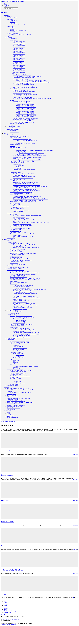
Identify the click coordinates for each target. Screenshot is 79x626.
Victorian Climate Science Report (21, 328)
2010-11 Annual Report (18, 61)
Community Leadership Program (21, 206)
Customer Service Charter (19, 24)
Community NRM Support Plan (21, 95)
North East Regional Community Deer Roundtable (25, 366)
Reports (12, 100)
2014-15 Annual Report (19, 55)
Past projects (10, 212)
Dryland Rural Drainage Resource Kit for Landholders (20, 402)
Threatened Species (14, 313)
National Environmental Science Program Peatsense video (27, 196)
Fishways (15, 362)
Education (12, 31)
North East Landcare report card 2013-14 (26, 115)
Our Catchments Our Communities (18, 171)
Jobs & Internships (14, 127)
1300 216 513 (6, 619)
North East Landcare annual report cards (23, 102)
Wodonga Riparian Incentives (20, 302)
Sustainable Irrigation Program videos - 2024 (24, 245)
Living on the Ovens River (16, 311)
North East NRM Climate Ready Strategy (23, 86)
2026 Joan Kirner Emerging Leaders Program (24, 296)
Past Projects (19, 167)
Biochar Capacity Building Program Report (23, 122)
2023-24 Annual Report (19, 43)
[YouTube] (4, 12)
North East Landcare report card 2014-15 (26, 114)
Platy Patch (12, 146)
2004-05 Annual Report (19, 69)
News (8, 412)
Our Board (12, 22)
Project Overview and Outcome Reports (22, 318)
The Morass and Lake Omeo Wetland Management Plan (26, 190)
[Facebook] (1, 12)
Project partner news (21, 151)
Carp (14, 363)
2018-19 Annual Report (19, 49)
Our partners (10, 26)
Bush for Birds (13, 214)
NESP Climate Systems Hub (20, 331)
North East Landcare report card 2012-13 (26, 116)
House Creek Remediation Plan (20, 90)
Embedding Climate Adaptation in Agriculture (21, 316)
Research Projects (11, 238)
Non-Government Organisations (18, 30)
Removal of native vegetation (20, 348)
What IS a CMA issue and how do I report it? (18, 388)
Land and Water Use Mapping (17, 249)
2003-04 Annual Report (19, 70)
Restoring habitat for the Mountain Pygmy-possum (31, 153)
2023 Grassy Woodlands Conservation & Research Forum (27, 215)
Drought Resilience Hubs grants (21, 306)
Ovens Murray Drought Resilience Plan (19, 136)
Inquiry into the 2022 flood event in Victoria (20, 392)
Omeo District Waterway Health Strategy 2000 (24, 189)
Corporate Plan (13, 38)
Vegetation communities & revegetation (19, 341)
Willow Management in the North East (22, 97)
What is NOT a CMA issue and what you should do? (20, 389)
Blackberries (19, 356)
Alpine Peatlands (14, 194)
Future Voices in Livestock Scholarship (19, 271)
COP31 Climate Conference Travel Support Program (26, 304)
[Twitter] (3, 12)
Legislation (9, 36)
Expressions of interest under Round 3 (22, 225)
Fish (11, 359)
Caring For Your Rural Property (17, 264)
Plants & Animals (11, 339)
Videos (11, 125)
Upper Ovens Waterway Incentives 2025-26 (23, 292)
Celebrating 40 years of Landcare (18, 371)
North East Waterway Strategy (20, 79)
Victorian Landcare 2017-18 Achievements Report (25, 118)
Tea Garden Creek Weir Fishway (18, 232)
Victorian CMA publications (17, 123)
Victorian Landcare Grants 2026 (21, 300)
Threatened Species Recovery (17, 162)
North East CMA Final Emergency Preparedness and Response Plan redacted (32, 98)
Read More (75, 454)
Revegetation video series (19, 217)
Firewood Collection (18, 350)
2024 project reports (18, 246)
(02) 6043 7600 (15, 619)
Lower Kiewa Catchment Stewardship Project (21, 192)
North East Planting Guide (16, 261)
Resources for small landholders (14, 268)
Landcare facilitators (15, 203)
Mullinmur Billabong (18, 211)
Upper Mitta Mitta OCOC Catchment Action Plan (25, 187)
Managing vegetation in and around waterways (18, 398)
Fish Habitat (16, 360)
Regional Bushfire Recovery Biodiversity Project (22, 233)
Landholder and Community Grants (15, 270)
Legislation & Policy (18, 346)
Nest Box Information (18, 349)
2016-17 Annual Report (19, 52)
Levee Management (11, 409)
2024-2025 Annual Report (19, 41)
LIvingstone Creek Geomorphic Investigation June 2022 (26, 185)
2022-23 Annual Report (19, 44)
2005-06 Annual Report (19, 68)
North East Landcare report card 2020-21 (26, 109)
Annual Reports (14, 40)
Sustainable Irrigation (12, 242)
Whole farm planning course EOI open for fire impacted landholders (29, 289)
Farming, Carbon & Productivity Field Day (23, 317)
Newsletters (9, 416)
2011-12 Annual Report (18, 59)
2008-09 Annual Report (19, 63)
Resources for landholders (13, 265)
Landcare (12, 27)
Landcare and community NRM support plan (21, 370)
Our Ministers (13, 20)
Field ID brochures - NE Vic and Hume (19, 342)
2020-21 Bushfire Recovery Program (22, 139)
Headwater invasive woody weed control (23, 178)
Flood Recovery (11, 391)
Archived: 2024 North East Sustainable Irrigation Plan (26, 247)
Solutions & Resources (9, 239)
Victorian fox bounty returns (20, 309)
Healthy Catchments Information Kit (22, 93)
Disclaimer (3, 624)
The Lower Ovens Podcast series (21, 210)
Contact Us (6, 5)
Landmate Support (14, 384)
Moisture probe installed (19, 323)
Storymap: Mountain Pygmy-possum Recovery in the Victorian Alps (29, 155)
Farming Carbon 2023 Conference (21, 228)
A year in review (17, 235)
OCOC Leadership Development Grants (23, 285)
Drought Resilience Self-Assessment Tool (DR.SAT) (26, 332)
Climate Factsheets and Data (17, 325)
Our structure (10, 19)
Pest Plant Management (18, 353)
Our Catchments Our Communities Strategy (23, 84)
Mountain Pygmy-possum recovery (18, 147)
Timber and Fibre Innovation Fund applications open (22, 274)
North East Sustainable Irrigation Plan (22, 83)
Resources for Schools (12, 385)
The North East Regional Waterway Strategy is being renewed (31, 80)
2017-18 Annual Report (19, 51)
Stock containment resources (17, 254)
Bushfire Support (14, 281)
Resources (15, 367)
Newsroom (15, 148)
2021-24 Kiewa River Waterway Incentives (23, 193)
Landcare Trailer (17, 381)
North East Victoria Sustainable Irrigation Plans (24, 91)
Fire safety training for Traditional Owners (23, 236)
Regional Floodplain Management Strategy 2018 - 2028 (26, 87)
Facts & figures (13, 17)
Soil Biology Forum (18, 207)
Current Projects (20, 165)
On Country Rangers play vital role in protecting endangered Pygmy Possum (34, 150)
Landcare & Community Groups (15, 369)
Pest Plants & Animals (15, 352)
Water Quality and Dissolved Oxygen (16, 401)
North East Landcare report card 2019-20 (26, 111)
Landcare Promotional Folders (20, 380)
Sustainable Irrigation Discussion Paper (22, 260)
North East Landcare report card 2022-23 (26, 107)
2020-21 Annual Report (19, 47)
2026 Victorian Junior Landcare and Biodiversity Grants (26, 297)
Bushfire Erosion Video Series (23, 141)
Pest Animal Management (19, 357)
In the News (16, 221)
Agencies (12, 29)
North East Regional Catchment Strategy (23, 75)
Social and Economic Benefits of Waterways (24, 119)
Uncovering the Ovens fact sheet (21, 175)
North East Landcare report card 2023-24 (26, 105)
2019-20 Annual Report (19, 48)
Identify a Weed (20, 355)
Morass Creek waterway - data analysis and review (25, 182)
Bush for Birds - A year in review (21, 218)
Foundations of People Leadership (21, 286)
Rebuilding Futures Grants (19, 299)
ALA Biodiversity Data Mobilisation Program (24, 303)
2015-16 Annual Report (19, 54)
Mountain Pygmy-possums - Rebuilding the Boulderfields (27, 157)
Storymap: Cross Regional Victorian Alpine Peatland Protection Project (30, 199)
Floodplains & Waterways (10, 611)
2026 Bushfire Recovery (16, 137)
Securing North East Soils (16, 226)
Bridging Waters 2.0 (15, 144)
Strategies (12, 73)
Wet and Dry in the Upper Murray (21, 336)
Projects (6, 133)
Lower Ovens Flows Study (16, 229)
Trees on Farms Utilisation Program (18, 277)
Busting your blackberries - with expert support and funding (24, 272)
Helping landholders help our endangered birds (24, 219)
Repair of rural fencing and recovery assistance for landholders (25, 278)
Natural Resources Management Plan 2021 (23, 77)
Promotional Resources (15, 378)
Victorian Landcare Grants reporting (18, 373)
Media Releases (10, 415)
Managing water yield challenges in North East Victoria (26, 334)
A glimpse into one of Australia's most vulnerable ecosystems (28, 200)
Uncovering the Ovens (15, 172)
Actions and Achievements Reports (21, 101)
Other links (18, 168)
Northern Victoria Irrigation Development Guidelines (23, 253)
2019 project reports (21, 321)
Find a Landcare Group (15, 374)
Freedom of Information (12, 33)
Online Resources (14, 327)
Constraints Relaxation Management (15, 405)
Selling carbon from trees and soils (21, 335)
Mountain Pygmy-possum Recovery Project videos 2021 (27, 160)
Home (5, 4)
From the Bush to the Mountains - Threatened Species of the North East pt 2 (31, 222)
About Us (6, 15)
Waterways (6, 387)
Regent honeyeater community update (22, 224)
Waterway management (12, 396)
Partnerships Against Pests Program (21, 288)
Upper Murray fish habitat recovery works (26, 140)
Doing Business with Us (13, 129)
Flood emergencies (11, 394)
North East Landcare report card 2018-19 (26, 112)
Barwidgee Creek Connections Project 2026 (23, 173)
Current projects (11, 134)
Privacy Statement (11, 624)
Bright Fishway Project (15, 231)
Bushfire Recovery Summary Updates (25, 143)
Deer (11, 364)
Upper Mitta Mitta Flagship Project (18, 180)
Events (8, 413)
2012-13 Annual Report (19, 58)
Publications (10, 37)
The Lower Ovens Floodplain (17, 208)
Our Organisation (14, 23)
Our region (9, 16)
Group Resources (14, 377)
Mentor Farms (16, 204)
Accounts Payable (14, 132)
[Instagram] (5, 12)
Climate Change (11, 314)
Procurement (13, 130)
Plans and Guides (14, 88)
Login (5, 6)
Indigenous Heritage (12, 338)
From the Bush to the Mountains (21, 158)
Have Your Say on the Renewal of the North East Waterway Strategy (33, 82)
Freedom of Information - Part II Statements (20, 34)
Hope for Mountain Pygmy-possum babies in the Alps (29, 154)
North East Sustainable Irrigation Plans (19, 243)
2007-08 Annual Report (19, 65)
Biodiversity (16, 345)
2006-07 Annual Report (19, 66)
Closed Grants (13, 284)
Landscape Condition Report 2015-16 (22, 121)
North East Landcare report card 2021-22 (26, 108)
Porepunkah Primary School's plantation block (24, 176)
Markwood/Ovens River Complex (15, 406)
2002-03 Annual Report (19, 72)
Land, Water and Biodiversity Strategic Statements (25, 94)
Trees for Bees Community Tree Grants (22, 307)
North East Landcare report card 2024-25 (26, 104)
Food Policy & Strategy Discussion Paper (20, 258)
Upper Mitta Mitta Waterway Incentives (22, 295)
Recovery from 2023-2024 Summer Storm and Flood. (23, 201)
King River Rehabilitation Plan (17, 179)
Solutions (6, 609)
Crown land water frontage (13, 408)
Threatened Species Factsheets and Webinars (24, 169)
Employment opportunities (13, 126)
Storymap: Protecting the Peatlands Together (24, 197)
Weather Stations (14, 263)
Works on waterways (12, 395)
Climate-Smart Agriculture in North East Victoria (22, 161)
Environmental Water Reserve (14, 403)
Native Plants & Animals (16, 343)
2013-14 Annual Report (19, 56)
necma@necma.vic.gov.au (10, 622)
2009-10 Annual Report (19, 62)
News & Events (7, 410)
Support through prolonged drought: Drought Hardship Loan (25, 279)
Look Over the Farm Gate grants (18, 275)
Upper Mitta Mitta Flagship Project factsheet (23, 183)
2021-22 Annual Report (19, 45)
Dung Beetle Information (16, 256)
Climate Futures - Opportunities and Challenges (21, 324)
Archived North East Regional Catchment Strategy (28, 76)
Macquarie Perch (17, 164)
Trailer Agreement (20, 382)
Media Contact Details (12, 417)
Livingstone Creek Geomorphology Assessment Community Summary (30, 186)
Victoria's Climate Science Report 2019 (25, 330)
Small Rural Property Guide (16, 257)
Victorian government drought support (19, 282)
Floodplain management (13, 399)
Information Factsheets (12, 310)
